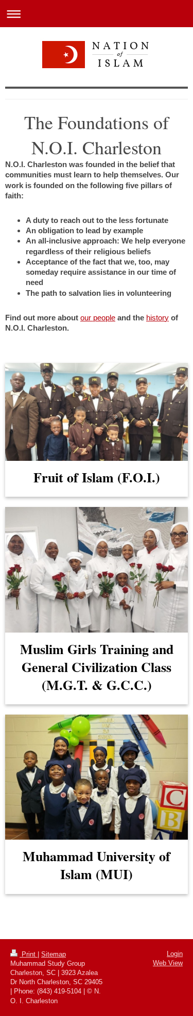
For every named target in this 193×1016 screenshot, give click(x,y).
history (157, 317)
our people (97, 317)
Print (29, 954)
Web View (168, 963)
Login (175, 954)
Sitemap (53, 954)
